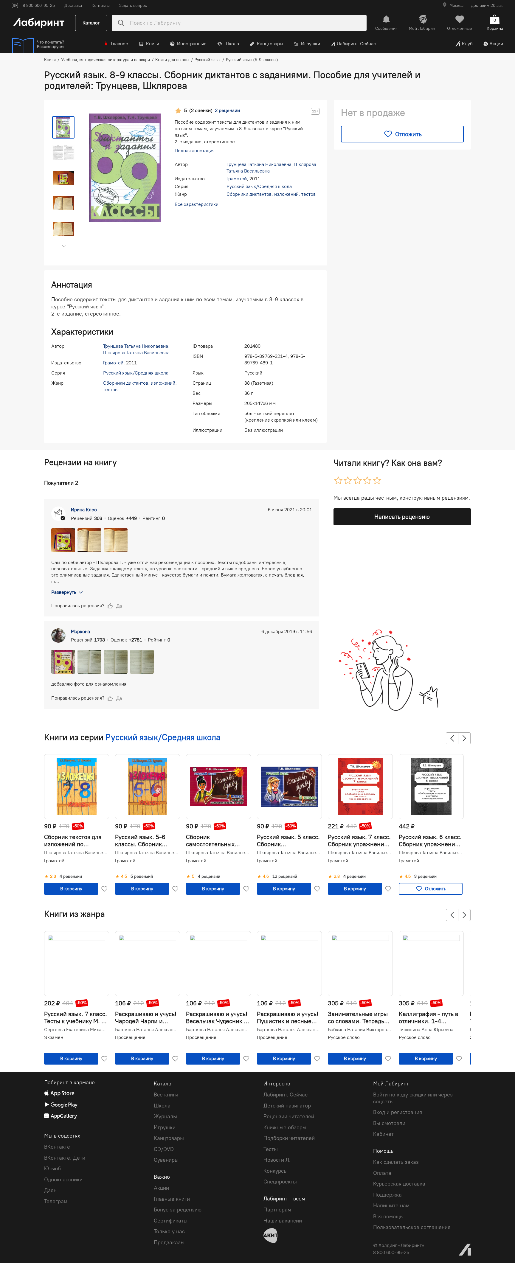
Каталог (91, 23)
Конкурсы (275, 1171)
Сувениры (166, 1160)
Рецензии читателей (288, 1116)
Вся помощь (388, 1216)
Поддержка (387, 1194)
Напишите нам (391, 1205)
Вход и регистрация (397, 1112)
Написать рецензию (402, 516)
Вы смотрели (389, 1123)
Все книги (166, 1094)
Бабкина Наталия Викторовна (360, 1029)
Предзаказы (169, 1242)
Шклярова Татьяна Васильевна (136, 352)
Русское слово (344, 1037)
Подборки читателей (289, 1138)
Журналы (165, 1116)
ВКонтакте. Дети (64, 1158)
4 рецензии (71, 876)
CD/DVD (164, 1149)
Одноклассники (63, 1179)
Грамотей (237, 178)
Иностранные (192, 43)
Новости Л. (277, 1160)
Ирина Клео (84, 509)
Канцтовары (270, 43)
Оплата (382, 1173)
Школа (231, 43)
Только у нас (169, 1231)
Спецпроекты (280, 1181)
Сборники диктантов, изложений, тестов (271, 194)
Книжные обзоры (284, 1127)
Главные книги (172, 1199)
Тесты (270, 1149)
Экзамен (53, 1037)
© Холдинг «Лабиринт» (398, 1245)
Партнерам (277, 1209)
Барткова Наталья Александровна (147, 1029)
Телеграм (55, 1201)
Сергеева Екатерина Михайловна (76, 1029)
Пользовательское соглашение (412, 1227)
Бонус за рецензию (177, 1209)
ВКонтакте (57, 1147)
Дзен (50, 1190)
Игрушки (310, 43)
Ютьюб (52, 1168)
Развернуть (63, 592)
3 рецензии (425, 876)
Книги (152, 43)
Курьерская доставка (399, 1183)
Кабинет (383, 1134)
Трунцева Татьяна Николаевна (259, 164)
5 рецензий (142, 876)
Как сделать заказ (396, 1162)
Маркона (80, 631)
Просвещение (130, 1037)
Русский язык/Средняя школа (259, 186)
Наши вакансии (282, 1220)
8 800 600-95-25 (391, 1252)
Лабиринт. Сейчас (356, 43)
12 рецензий (284, 876)
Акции (496, 43)
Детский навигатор (287, 1105)
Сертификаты (170, 1220)
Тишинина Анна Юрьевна (426, 1029)
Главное (119, 43)
